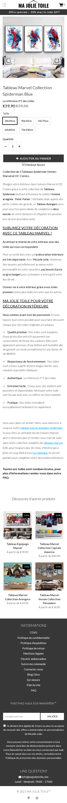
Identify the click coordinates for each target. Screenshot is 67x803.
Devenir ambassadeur (33, 658)
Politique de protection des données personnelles (33, 757)
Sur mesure (33, 679)
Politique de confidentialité (34, 637)
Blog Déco (33, 674)
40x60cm (26, 120)
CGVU (33, 632)
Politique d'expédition (33, 643)
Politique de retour (33, 648)
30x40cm (10, 120)
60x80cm (10, 129)
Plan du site (33, 685)
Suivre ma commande (33, 664)
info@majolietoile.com (34, 776)
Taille (6, 113)
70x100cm (27, 129)
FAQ (33, 690)
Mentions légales (33, 653)
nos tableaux (40, 452)
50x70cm (43, 120)
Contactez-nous (33, 669)
